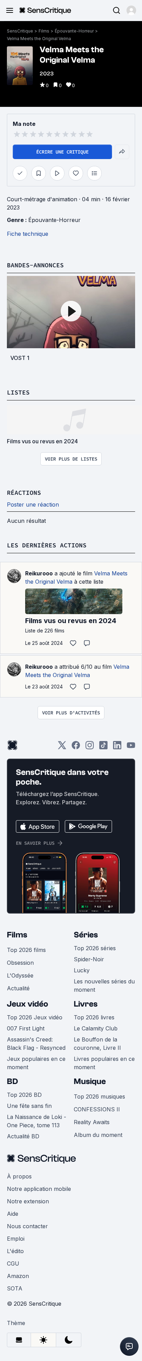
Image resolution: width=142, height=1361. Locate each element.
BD (12, 1081)
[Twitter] (62, 747)
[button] (131, 10)
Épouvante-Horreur (74, 31)
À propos (19, 1176)
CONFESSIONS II (97, 1109)
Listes (18, 392)
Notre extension (28, 1201)
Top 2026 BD (24, 1094)
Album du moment (98, 1134)
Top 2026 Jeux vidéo (34, 1017)
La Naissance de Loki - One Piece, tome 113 (36, 1121)
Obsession (20, 962)
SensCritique (20, 31)
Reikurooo (39, 573)
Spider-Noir (89, 959)
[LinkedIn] (117, 747)
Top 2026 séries (95, 948)
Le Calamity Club (96, 1028)
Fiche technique (27, 233)
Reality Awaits (92, 1122)
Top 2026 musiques (99, 1096)
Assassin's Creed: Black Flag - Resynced (36, 1043)
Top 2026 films (26, 949)
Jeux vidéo (27, 1004)
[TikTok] (103, 747)
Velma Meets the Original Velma (39, 38)
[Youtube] (131, 747)
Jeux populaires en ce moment (36, 1063)
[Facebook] (76, 747)
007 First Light (25, 1028)
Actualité (18, 988)
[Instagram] (89, 747)
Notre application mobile (39, 1188)
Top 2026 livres (94, 1017)
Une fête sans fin (29, 1105)
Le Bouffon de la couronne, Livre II (97, 1043)
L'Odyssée (20, 975)
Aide (12, 1213)
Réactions (24, 493)
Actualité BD (23, 1136)
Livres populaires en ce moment (104, 1063)
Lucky (82, 970)
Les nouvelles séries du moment (104, 985)
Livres (86, 1004)
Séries (86, 934)
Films (44, 31)
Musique (90, 1081)
